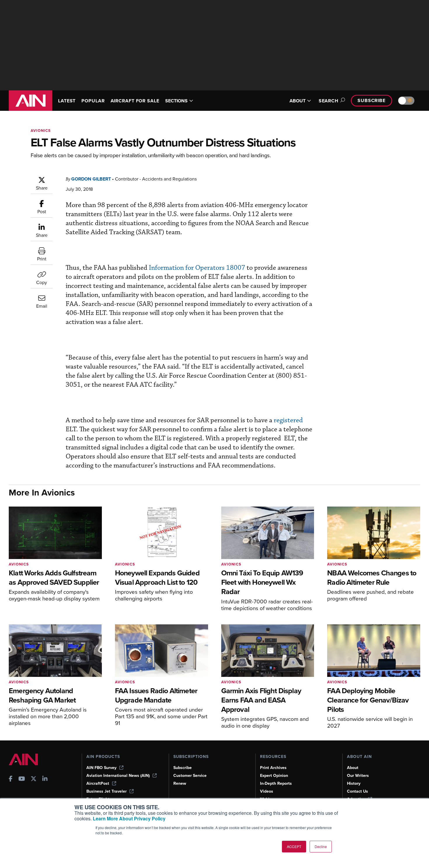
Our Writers (358, 775)
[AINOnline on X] (33, 779)
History (353, 783)
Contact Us (357, 791)
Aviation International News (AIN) (118, 775)
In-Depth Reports (276, 783)
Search (329, 101)
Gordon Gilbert (91, 179)
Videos (266, 791)
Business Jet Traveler (106, 791)
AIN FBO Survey (101, 767)
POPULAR (92, 101)
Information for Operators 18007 (197, 268)
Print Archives (273, 767)
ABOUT (298, 101)
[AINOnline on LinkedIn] (45, 779)
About (352, 767)
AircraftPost (97, 783)
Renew (179, 783)
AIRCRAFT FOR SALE (135, 101)
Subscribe (372, 100)
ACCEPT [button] (294, 846)
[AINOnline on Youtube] (21, 779)
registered (288, 420)
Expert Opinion (274, 775)
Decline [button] (321, 846)
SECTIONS (176, 101)
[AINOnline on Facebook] (11, 779)
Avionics (41, 130)
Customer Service (190, 775)
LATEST (67, 101)
